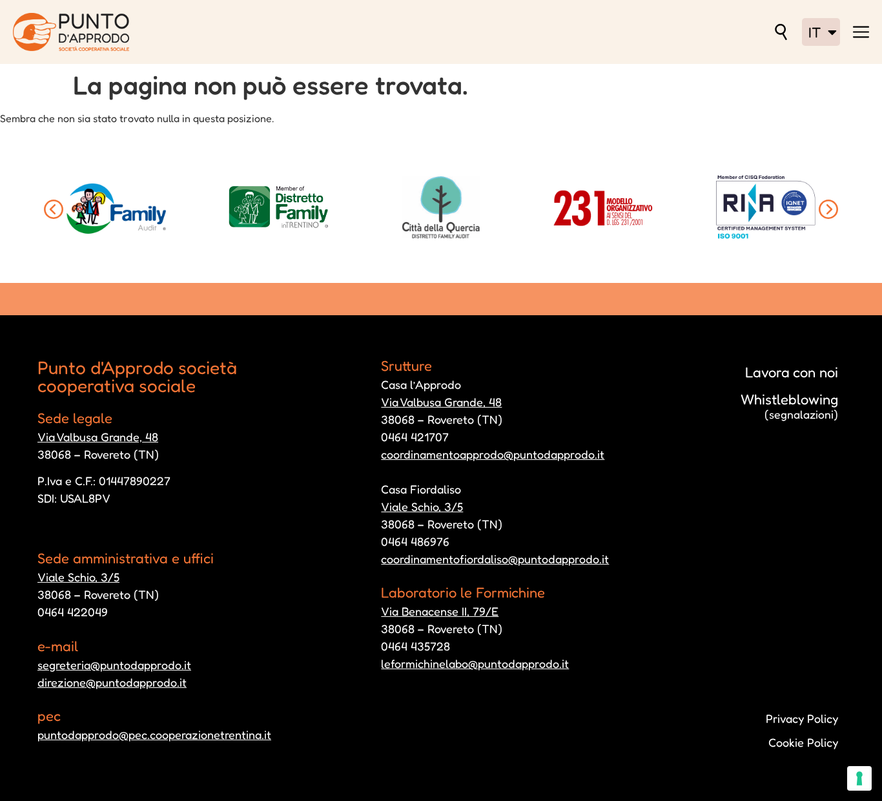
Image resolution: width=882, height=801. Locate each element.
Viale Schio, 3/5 (78, 577)
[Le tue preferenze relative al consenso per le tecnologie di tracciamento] (859, 778)
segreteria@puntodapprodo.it (114, 665)
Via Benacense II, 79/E (439, 611)
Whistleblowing (789, 406)
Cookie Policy (803, 742)
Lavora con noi (791, 372)
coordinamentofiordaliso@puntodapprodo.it (495, 559)
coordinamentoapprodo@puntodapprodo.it (492, 454)
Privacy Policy (802, 718)
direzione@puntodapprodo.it (112, 682)
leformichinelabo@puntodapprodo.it (475, 663)
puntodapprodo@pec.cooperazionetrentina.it (154, 734)
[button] (53, 209)
